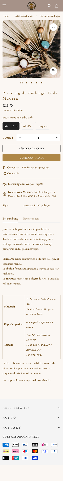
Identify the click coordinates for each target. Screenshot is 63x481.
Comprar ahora (32, 157)
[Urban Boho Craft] (31, 5)
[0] (56, 6)
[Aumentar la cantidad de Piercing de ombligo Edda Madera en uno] (56, 137)
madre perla (11, 127)
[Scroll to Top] (57, 463)
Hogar (6, 15)
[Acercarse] (53, 71)
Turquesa (43, 127)
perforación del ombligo (37, 205)
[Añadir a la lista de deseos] (53, 27)
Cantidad (8, 137)
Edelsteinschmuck (24, 15)
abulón (28, 127)
